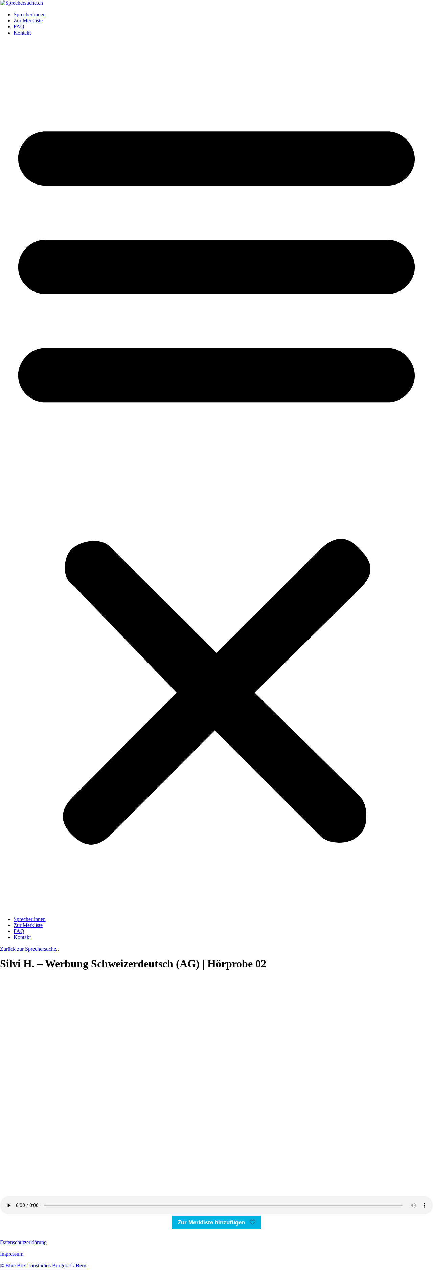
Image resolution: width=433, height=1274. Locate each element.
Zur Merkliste (28, 20)
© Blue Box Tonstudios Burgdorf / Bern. (44, 1265)
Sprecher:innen (30, 14)
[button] (216, 476)
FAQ (19, 26)
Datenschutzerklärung (23, 1242)
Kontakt (22, 33)
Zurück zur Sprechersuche (28, 949)
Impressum (11, 1254)
